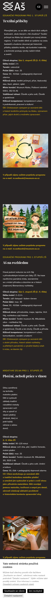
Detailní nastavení (13, 596)
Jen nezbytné (35, 591)
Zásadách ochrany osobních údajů (18, 584)
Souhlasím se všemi (14, 591)
